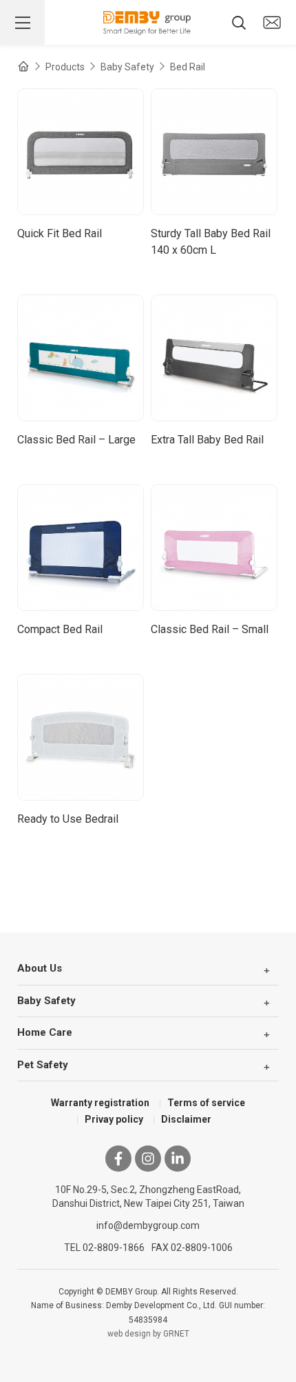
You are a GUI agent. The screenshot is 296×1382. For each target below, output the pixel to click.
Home (23, 66)
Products (65, 66)
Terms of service (206, 1102)
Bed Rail (187, 66)
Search (239, 23)
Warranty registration (100, 1102)
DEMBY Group (148, 23)
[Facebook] (118, 1158)
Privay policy (114, 1119)
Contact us (272, 23)
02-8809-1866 (114, 1247)
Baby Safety (127, 66)
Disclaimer (186, 1119)
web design (129, 1334)
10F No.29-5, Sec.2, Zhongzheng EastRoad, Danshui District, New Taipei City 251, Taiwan (148, 1196)
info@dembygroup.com (148, 1225)
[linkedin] (178, 1158)
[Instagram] (148, 1158)
